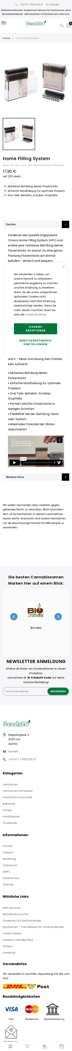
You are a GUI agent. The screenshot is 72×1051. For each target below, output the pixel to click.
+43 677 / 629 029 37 (31, 4)
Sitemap (8, 884)
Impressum (10, 865)
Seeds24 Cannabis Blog (18, 940)
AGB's (6, 871)
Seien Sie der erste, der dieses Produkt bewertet (33, 165)
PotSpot (8, 946)
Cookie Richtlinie (35, 314)
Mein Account (12, 908)
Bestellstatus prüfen (16, 914)
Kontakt (54, 4)
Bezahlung (9, 859)
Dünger (7, 810)
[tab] (36, 224)
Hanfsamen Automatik (17, 797)
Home (6, 38)
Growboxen (10, 823)
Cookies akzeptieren (36, 328)
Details (11, 224)
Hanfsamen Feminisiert (18, 791)
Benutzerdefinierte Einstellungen (35, 342)
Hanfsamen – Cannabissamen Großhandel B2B (33, 927)
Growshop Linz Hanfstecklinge (22, 920)
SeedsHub (9, 952)
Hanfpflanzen (11, 816)
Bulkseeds (9, 804)
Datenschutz (11, 878)
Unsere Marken (12, 933)
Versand (8, 852)
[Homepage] (44, 1046)
